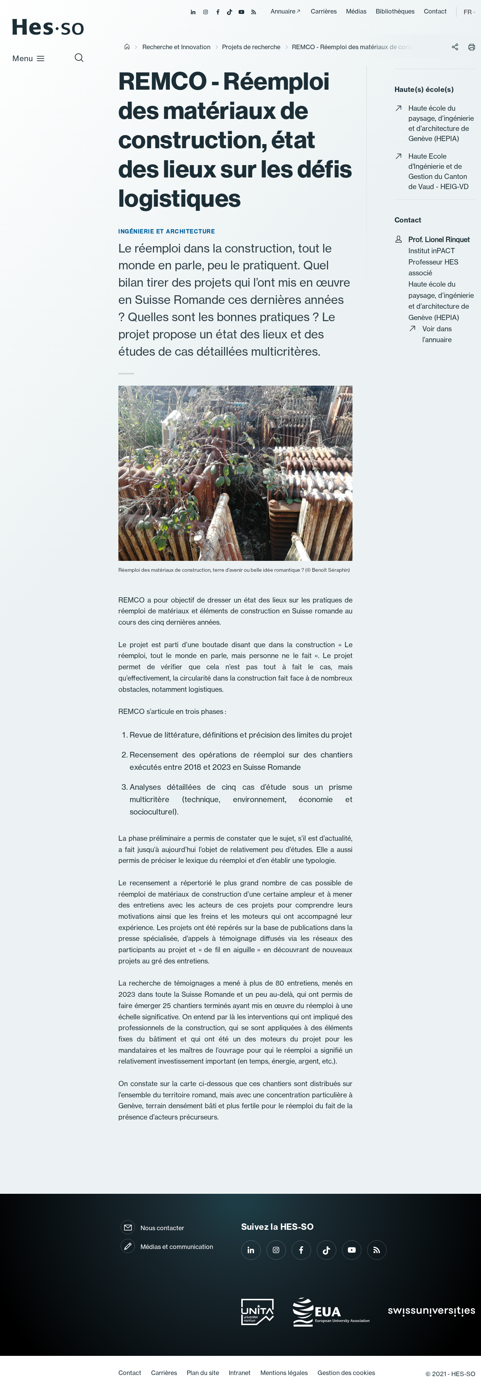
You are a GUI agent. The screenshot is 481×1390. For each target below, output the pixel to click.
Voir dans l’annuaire (437, 334)
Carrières (324, 11)
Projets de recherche (251, 47)
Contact (435, 11)
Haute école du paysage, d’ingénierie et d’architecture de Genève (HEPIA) (441, 123)
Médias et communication (177, 1247)
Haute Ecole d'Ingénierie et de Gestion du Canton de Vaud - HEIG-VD (438, 171)
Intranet (240, 1372)
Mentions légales (284, 1372)
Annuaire (283, 11)
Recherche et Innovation (176, 47)
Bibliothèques (395, 11)
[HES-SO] (48, 34)
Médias (356, 11)
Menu (22, 58)
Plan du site (203, 1372)
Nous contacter (162, 1228)
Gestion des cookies (346, 1372)
